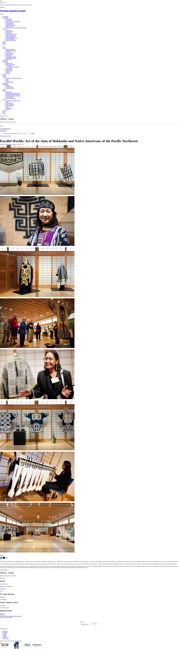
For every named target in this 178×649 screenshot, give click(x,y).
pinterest (19, 616)
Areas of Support (9, 31)
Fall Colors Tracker (10, 53)
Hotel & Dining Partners (11, 58)
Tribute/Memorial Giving (11, 34)
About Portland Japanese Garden (13, 100)
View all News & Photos (5, 136)
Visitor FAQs (8, 59)
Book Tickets (3, 588)
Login (4, 41)
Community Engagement (5, 84)
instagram (6, 616)
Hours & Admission (10, 49)
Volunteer (8, 85)
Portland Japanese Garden (13, 10)
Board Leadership (9, 104)
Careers (7, 107)
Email (81, 622)
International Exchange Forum (12, 94)
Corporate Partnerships (11, 36)
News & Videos (4, 76)
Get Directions (3, 131)
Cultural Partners (9, 87)
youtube (10, 616)
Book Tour (2, 597)
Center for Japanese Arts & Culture (13, 95)
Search (4, 113)
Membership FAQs (10, 24)
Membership (5, 17)
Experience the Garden (5, 61)
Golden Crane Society (10, 25)
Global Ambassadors (10, 39)
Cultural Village (9, 69)
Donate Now (8, 30)
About (4, 99)
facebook (2, 616)
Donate (4, 29)
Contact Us (8, 109)
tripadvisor (15, 616)
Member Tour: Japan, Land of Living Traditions (16, 27)
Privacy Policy (6, 638)
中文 (4, 44)
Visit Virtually (9, 68)
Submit (94, 623)
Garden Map (8, 55)
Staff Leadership (9, 103)
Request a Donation (10, 88)
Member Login (9, 19)
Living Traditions (9, 97)
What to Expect (9, 63)
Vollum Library (9, 26)
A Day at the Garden (10, 64)
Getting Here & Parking (11, 50)
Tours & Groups (9, 54)
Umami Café (8, 51)
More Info (5, 637)
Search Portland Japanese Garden (10, 133)
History (7, 102)
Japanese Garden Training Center (13, 93)
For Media (5, 632)
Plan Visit (2, 7)
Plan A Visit (4, 47)
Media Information (10, 105)
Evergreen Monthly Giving (11, 37)
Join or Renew (9, 20)
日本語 (4, 42)
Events (4, 74)
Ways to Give (9, 32)
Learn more (2, 613)
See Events (2, 605)
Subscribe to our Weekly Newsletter (13, 78)
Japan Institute (4, 90)
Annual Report (9, 108)
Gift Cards (8, 73)
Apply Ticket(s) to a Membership (13, 21)
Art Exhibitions (9, 65)
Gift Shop (8, 71)
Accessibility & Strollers (11, 56)
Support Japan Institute (11, 98)
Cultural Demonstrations (13, 66)
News (7, 79)
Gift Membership (9, 22)
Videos (7, 80)
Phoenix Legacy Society (11, 40)
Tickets (5, 16)
